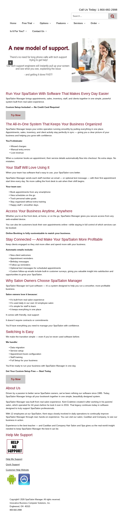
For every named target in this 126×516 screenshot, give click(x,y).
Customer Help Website (17, 470)
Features (61, 23)
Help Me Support (14, 459)
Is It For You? (17, 31)
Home (13, 23)
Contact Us (38, 31)
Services (78, 23)
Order (94, 23)
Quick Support (13, 464)
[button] (10, 62)
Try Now (15, 115)
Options (44, 23)
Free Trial (27, 23)
